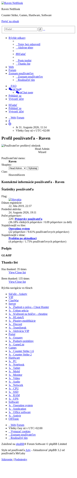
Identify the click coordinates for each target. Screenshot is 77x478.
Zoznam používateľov (21, 73)
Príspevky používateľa (28, 218)
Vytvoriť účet (16, 111)
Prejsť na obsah (10, 21)
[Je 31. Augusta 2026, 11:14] (10, 124)
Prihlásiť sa (15, 108)
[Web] (12, 2)
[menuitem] (28, 44)
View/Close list (17, 272)
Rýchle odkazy (17, 37)
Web (11, 66)
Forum (12, 70)
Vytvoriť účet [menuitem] (16, 98)
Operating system (19, 228)
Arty (28, 450)
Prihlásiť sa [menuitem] (15, 95)
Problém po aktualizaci (23, 238)
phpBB (20, 443)
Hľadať (13, 105)
